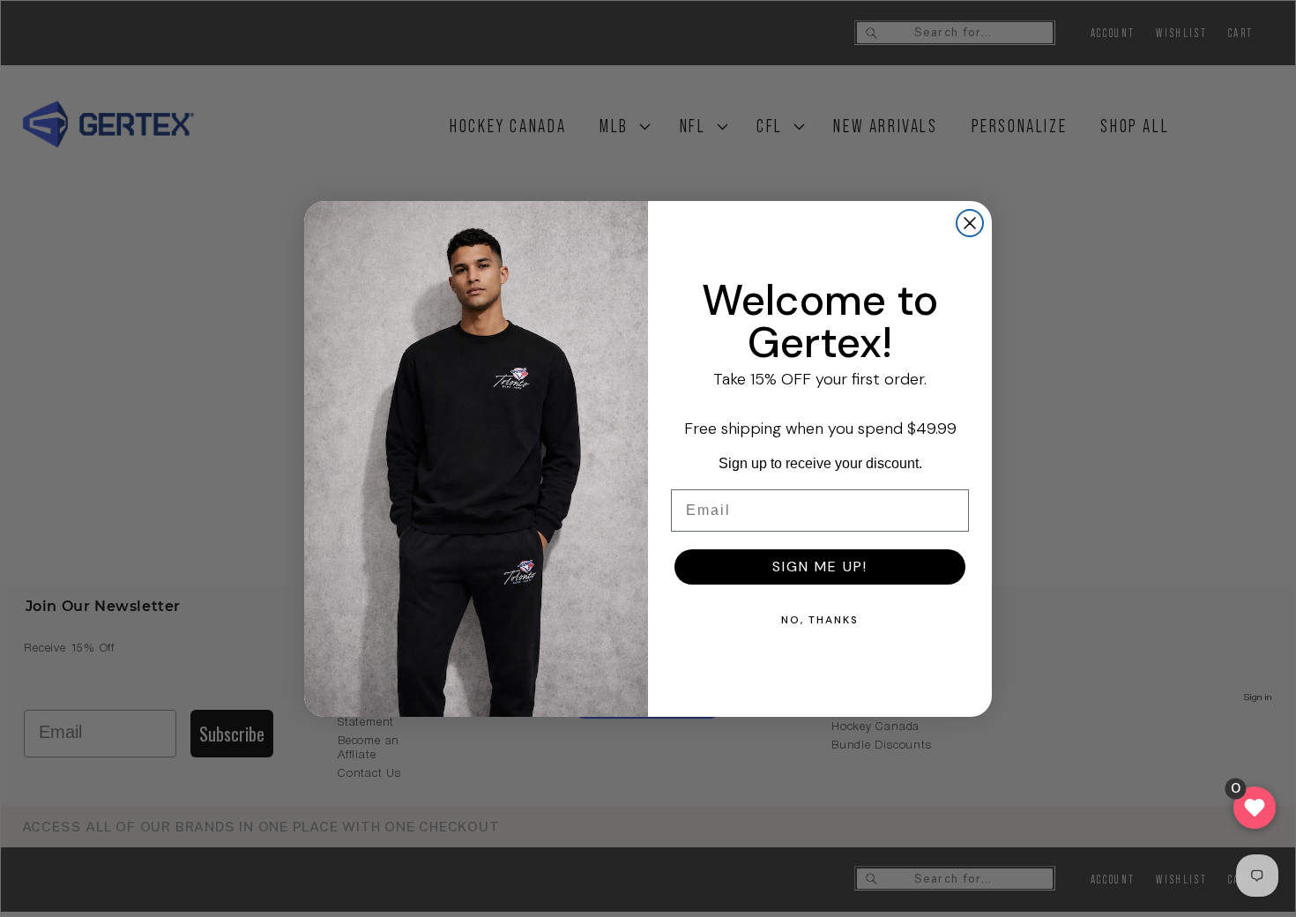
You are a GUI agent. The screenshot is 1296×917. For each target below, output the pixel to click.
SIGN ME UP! (820, 566)
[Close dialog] (970, 223)
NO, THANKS (820, 620)
